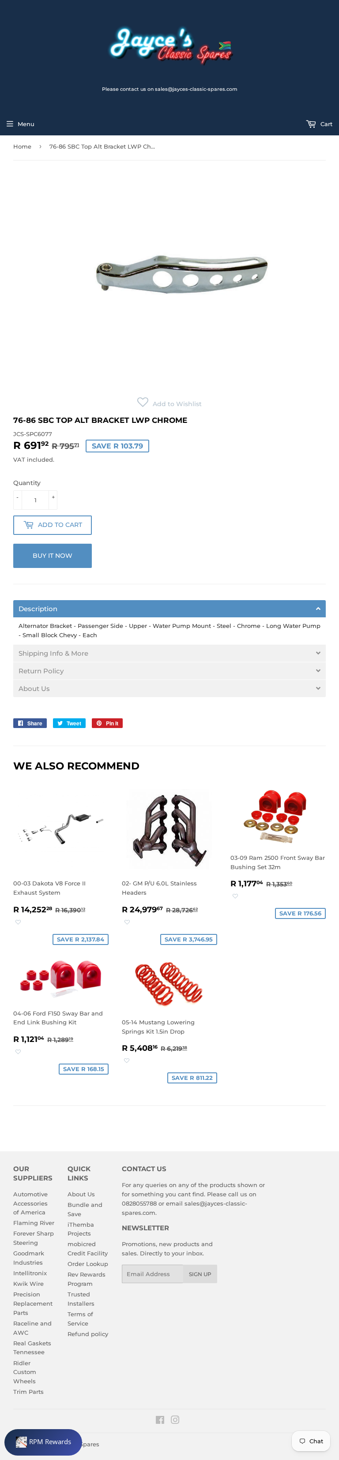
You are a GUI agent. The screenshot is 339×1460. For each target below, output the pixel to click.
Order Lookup (88, 1263)
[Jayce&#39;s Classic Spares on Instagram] (175, 1421)
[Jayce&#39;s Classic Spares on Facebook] (160, 1421)
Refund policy (88, 1333)
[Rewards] (43, 1442)
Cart (325, 123)
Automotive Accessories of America (30, 1203)
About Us (81, 1194)
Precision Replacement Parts (33, 1303)
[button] (169, 404)
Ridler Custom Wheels (24, 1372)
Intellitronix (30, 1273)
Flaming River (33, 1222)
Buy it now (52, 556)
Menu (26, 123)
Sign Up (200, 1274)
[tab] (169, 608)
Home (22, 146)
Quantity (27, 483)
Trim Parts (28, 1391)
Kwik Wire (28, 1283)
